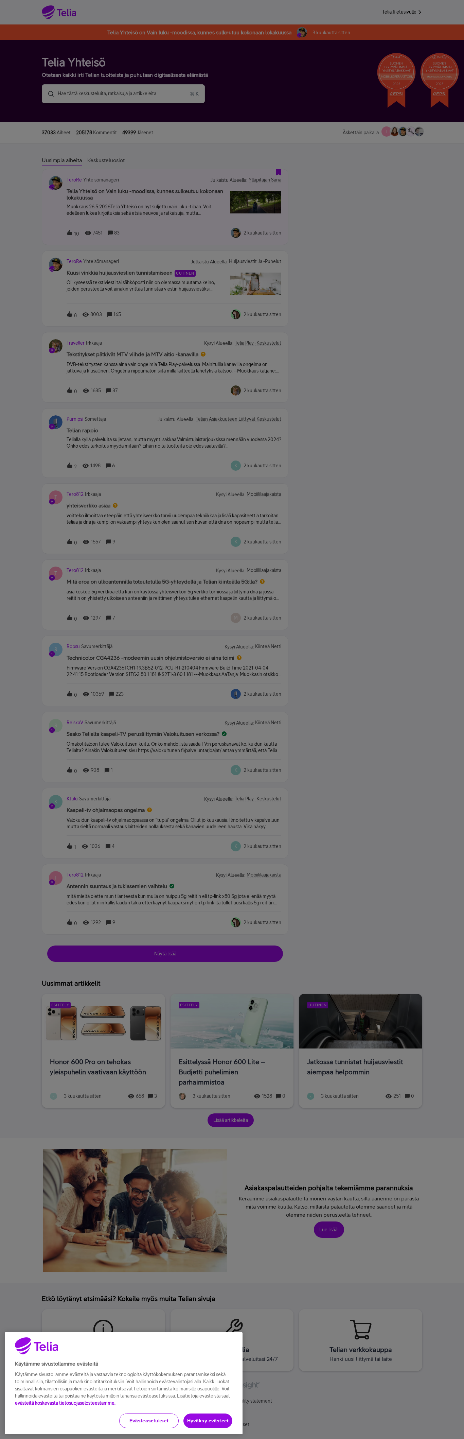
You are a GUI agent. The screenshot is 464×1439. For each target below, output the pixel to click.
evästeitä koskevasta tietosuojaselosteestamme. (65, 1403)
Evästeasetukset (148, 1420)
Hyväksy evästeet (208, 1420)
